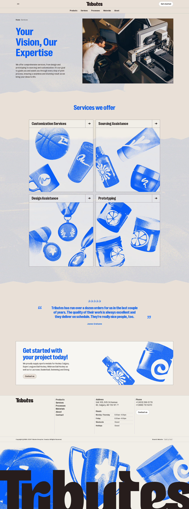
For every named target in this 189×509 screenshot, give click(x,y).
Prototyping (107, 198)
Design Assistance (45, 198)
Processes (95, 11)
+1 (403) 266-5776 (144, 402)
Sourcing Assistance (113, 123)
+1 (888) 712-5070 (144, 405)
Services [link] (24, 20)
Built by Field (168, 439)
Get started (166, 4)
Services (84, 11)
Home (18, 20)
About (116, 11)
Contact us (29, 376)
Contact (60, 415)
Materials (107, 11)
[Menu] (18, 4)
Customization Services (49, 123)
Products (73, 11)
